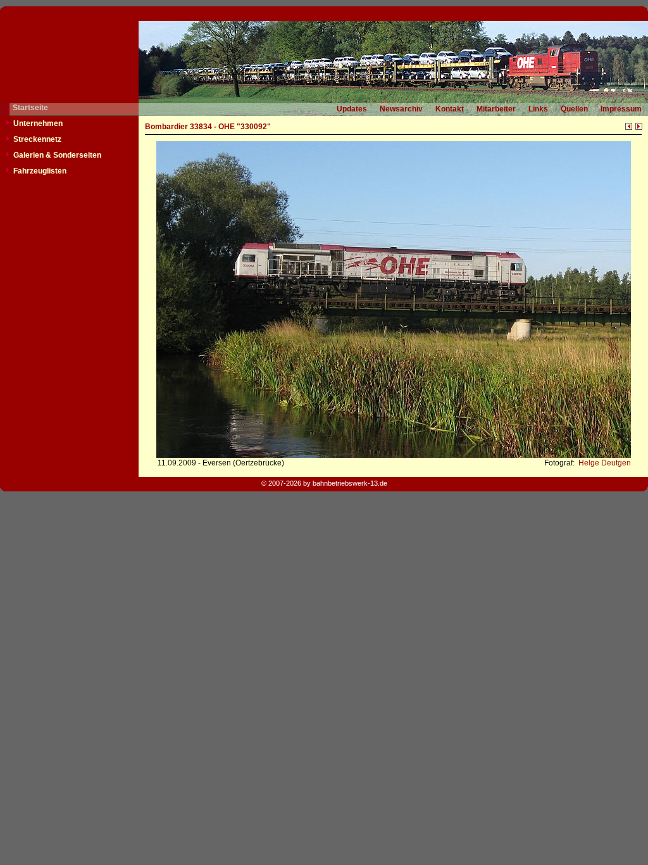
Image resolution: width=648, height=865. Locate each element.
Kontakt (449, 108)
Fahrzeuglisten (39, 171)
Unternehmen (38, 123)
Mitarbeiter (496, 108)
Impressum (621, 108)
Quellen (574, 108)
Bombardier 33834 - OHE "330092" (208, 126)
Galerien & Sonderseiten (57, 155)
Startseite (30, 107)
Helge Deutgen (603, 462)
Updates (352, 108)
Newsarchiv (401, 108)
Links (538, 108)
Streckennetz (37, 139)
